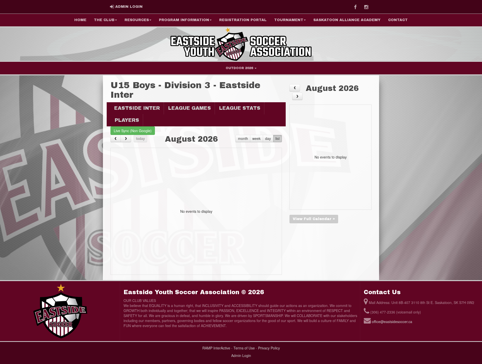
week (256, 138)
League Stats (239, 108)
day (268, 138)
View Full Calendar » (314, 219)
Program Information (184, 20)
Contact (398, 20)
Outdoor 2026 (240, 68)
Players (127, 120)
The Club (104, 20)
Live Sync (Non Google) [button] (133, 130)
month (243, 138)
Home (80, 20)
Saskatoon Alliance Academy (347, 20)
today (140, 138)
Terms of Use (244, 347)
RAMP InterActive (216, 347)
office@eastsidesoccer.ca (392, 321)
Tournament (288, 20)
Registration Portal (243, 20)
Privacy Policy (269, 347)
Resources (137, 20)
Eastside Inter (137, 108)
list (277, 138)
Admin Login (241, 355)
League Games (189, 108)
